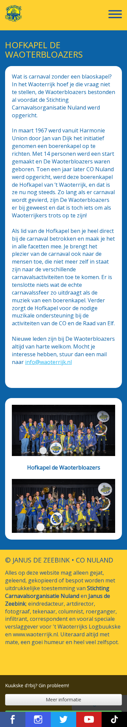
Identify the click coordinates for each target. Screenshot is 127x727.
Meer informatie (63, 699)
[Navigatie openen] (115, 15)
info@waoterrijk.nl (48, 362)
